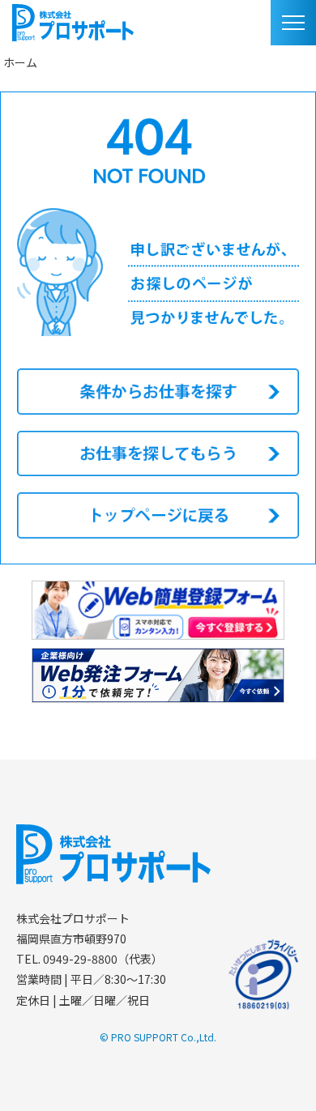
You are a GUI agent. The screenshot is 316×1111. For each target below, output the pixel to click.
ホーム (20, 62)
